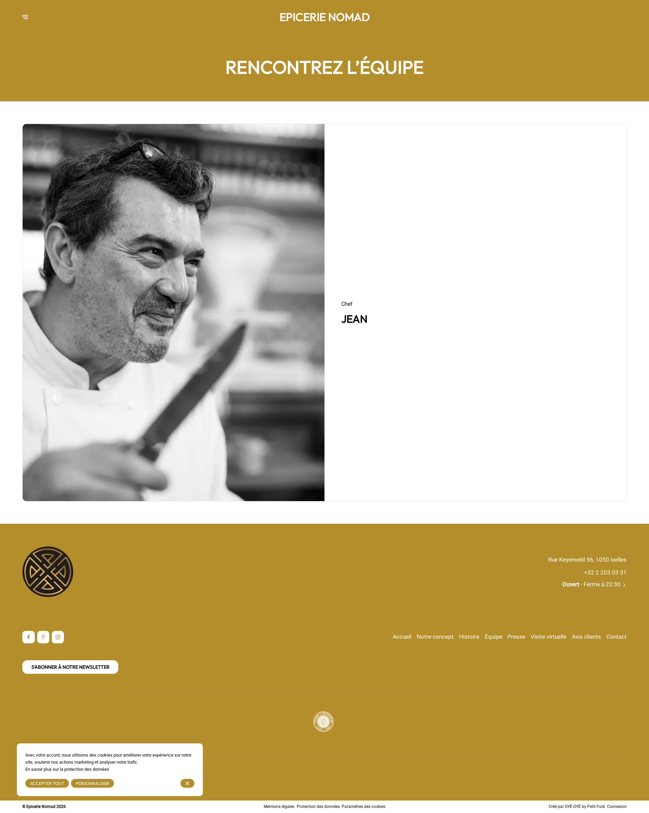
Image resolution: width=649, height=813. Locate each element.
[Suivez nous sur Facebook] (28, 637)
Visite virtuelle (549, 637)
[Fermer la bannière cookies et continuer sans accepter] (187, 783)
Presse (516, 637)
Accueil (402, 637)
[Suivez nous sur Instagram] (58, 637)
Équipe (493, 637)
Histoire (469, 637)
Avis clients (586, 637)
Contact (616, 637)
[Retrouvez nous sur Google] (43, 637)
